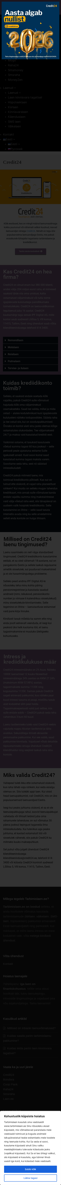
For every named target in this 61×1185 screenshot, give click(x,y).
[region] (30, 1148)
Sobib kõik (30, 1169)
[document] (30, 592)
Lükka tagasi (30, 1178)
